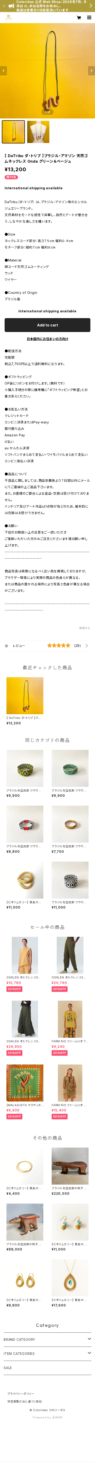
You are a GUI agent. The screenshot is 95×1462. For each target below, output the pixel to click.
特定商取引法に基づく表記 (24, 1401)
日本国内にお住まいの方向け (47, 339)
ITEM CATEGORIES (19, 1354)
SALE (8, 1368)
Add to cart (47, 325)
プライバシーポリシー (21, 1393)
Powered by (42, 1417)
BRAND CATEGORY (19, 1339)
